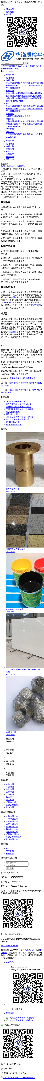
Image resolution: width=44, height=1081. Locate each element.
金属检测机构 (24, 96)
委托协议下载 (37, 134)
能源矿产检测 (12, 805)
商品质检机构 (36, 96)
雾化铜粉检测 (12, 414)
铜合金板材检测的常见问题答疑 (19, 417)
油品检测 (22, 85)
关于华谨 (10, 134)
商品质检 (5, 66)
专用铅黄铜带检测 (32, 305)
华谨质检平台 (13, 332)
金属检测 (38, 66)
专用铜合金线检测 (14, 425)
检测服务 (15, 297)
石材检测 (35, 83)
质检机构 (7, 302)
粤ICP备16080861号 (9, 946)
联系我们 (10, 12)
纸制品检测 (32, 85)
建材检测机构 (36, 93)
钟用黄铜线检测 (13, 422)
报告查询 (10, 129)
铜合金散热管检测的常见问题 (18, 404)
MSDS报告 (13, 68)
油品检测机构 (12, 98)
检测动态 (10, 114)
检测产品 (10, 80)
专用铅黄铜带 (15, 378)
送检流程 (26, 134)
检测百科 (10, 116)
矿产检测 (29, 66)
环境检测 (13, 66)
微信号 (9, 14)
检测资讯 (18, 116)
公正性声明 (11, 137)
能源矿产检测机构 (14, 837)
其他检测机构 (18, 101)
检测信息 (26, 116)
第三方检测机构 (27, 950)
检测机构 (10, 91)
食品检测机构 (12, 93)
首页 (3, 166)
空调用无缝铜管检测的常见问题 (19, 409)
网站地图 (10, 9)
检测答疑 (10, 119)
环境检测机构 (24, 93)
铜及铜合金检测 (28, 378)
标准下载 (10, 103)
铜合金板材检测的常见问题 (17, 419)
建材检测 (5, 68)
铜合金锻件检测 (13, 412)
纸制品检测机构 (25, 98)
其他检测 (16, 88)
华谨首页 (10, 75)
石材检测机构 (12, 96)
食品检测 (21, 66)
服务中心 (10, 132)
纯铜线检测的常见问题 (15, 401)
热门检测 (10, 78)
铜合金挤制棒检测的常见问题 (18, 407)
